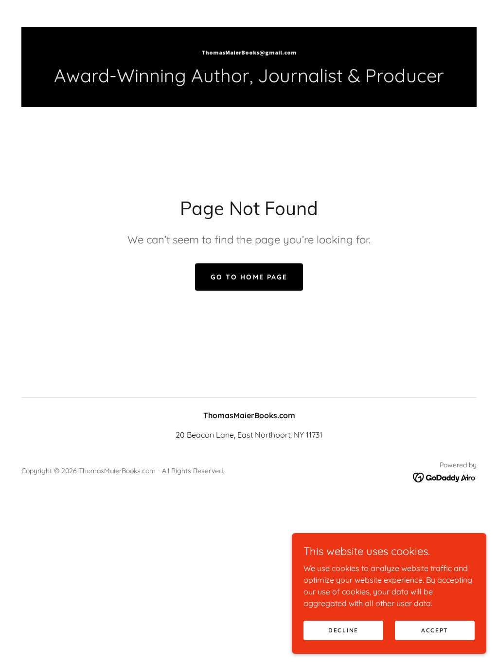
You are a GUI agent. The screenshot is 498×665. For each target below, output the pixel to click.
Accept (434, 630)
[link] (249, 51)
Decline (343, 630)
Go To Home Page (249, 277)
